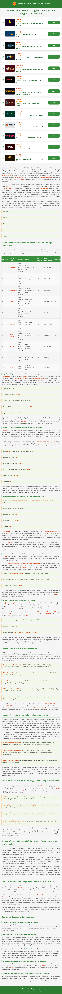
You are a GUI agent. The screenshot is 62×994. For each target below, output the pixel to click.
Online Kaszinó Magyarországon (31, 989)
